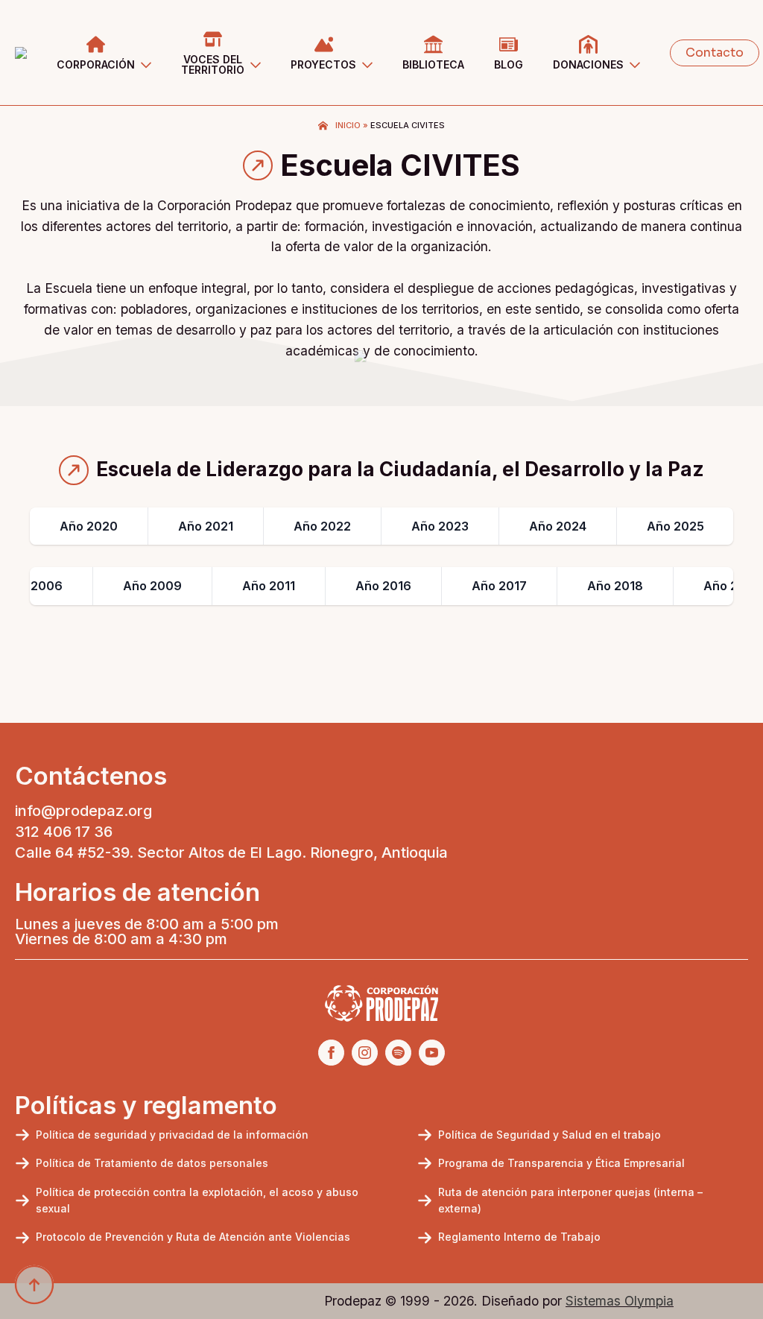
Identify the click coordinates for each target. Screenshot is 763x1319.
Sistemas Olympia (620, 1301)
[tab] (89, 526)
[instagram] (365, 1053)
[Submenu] (150, 52)
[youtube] (432, 1053)
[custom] (398, 1053)
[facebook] (331, 1053)
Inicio (348, 125)
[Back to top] (34, 1284)
